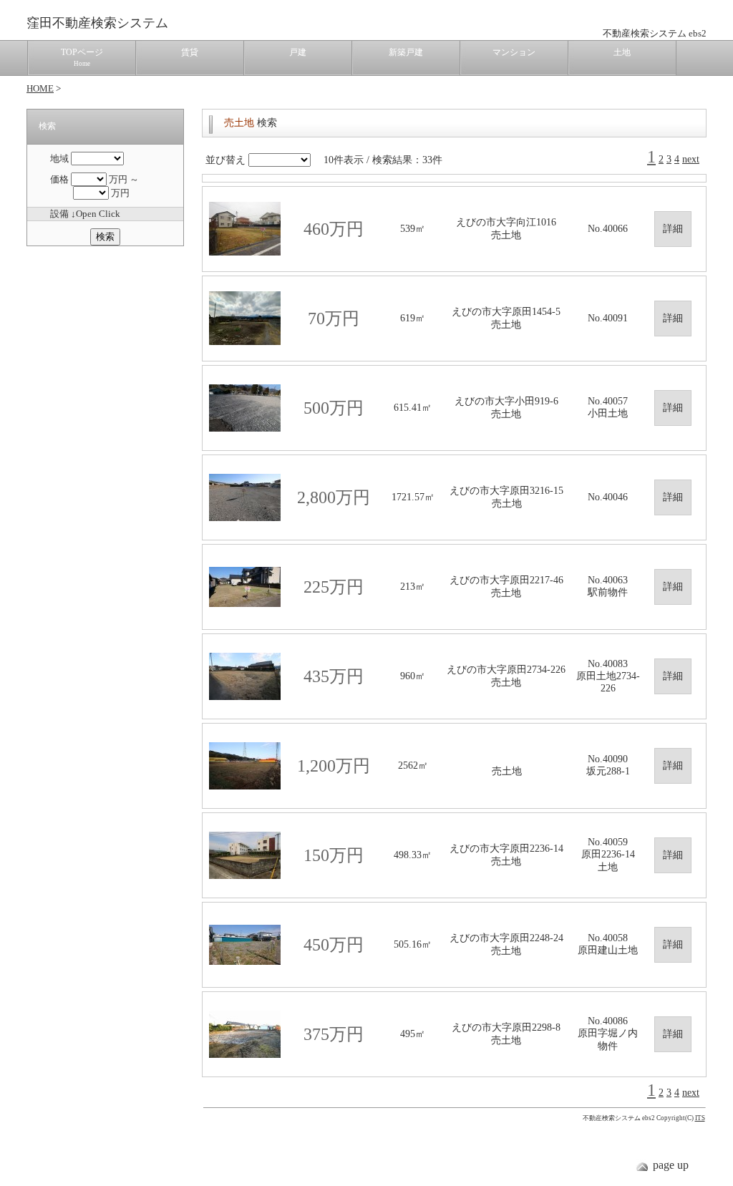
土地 (622, 52)
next (690, 159)
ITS (700, 1118)
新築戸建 (406, 52)
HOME (40, 88)
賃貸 (189, 52)
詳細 (673, 228)
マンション (513, 52)
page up (671, 1165)
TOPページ (82, 57)
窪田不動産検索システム (97, 23)
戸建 (297, 52)
